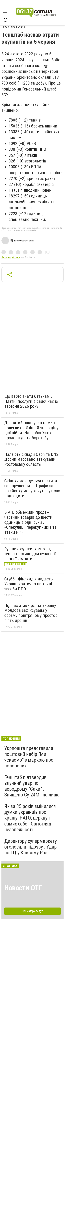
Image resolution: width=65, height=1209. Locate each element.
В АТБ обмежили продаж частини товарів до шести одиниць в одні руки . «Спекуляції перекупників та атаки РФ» (30, 522)
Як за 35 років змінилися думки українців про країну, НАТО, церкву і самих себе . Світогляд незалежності (30, 818)
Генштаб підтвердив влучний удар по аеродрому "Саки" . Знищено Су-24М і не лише (32, 786)
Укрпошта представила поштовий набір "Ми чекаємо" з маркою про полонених (28, 757)
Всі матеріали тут (32, 911)
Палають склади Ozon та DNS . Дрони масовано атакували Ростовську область (32, 459)
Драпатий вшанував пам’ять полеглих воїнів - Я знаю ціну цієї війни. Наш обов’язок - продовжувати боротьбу (31, 430)
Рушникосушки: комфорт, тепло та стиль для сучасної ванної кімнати (30, 553)
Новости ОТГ (23, 888)
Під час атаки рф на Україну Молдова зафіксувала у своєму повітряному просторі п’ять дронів (31, 613)
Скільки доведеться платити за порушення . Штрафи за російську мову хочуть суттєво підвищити (32, 488)
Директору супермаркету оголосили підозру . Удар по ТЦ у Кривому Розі (30, 847)
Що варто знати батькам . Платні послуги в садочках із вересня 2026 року (31, 401)
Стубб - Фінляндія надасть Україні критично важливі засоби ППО (28, 583)
